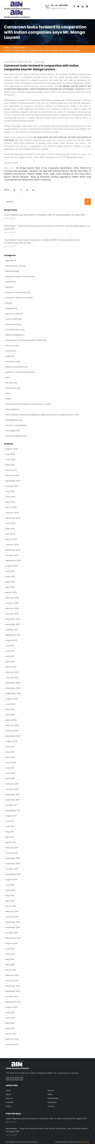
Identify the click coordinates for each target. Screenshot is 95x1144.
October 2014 (12, 996)
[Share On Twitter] (14, 190)
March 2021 (11, 667)
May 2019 (10, 752)
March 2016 (11, 906)
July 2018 (10, 768)
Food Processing (13, 319)
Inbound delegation (15, 335)
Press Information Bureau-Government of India (28, 404)
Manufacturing (13, 361)
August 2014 (11, 1007)
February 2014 (12, 1039)
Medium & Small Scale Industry (20, 372)
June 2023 (10, 576)
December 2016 (13, 858)
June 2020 (10, 704)
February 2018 (12, 784)
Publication (52, 1102)
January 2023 (12, 603)
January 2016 (12, 917)
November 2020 (13, 688)
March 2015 (11, 970)
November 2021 (13, 624)
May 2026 (10, 465)
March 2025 (11, 507)
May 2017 (10, 832)
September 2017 (13, 810)
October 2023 (12, 555)
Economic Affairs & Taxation (19, 297)
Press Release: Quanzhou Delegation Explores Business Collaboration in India (42, 414)
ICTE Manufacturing (15, 329)
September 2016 (13, 874)
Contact (51, 1106)
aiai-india (41, 62)
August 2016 (11, 879)
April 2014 (10, 1028)
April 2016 (10, 901)
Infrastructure (12, 345)
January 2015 (12, 980)
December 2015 (13, 922)
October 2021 (12, 629)
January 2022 (12, 614)
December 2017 (13, 794)
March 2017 (11, 842)
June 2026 (10, 459)
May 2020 (10, 709)
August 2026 (12, 449)
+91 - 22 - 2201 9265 (59, 5)
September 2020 (13, 693)
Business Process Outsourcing (20, 276)
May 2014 (10, 1023)
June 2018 (10, 773)
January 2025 (12, 512)
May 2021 (10, 656)
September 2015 (13, 938)
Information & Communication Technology (26, 340)
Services (9, 1098)
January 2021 (12, 677)
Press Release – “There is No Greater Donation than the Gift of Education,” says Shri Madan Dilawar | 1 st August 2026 (47, 227)
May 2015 (10, 959)
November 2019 (13, 736)
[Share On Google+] (33, 190)
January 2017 (12, 853)
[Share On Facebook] (21, 190)
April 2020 (10, 715)
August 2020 (12, 699)
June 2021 (10, 651)
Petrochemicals (13, 388)
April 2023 (10, 587)
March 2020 (11, 720)
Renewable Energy (14, 420)
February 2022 (12, 608)
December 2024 (13, 518)
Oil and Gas (11, 383)
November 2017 (13, 800)
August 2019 (11, 741)
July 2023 (10, 571)
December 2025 (13, 481)
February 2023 (12, 598)
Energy (9, 303)
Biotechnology (12, 271)
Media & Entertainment (17, 367)
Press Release (9, 62)
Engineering (11, 308)
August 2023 (12, 566)
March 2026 (11, 470)
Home (8, 1090)
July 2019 (10, 746)
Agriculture (11, 260)
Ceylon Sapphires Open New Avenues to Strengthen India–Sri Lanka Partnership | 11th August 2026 (44, 215)
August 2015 (11, 943)
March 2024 (11, 539)
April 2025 (10, 502)
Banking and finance (15, 266)
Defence (9, 287)
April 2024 (10, 534)
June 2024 (11, 523)
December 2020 (13, 683)
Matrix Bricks (84, 1142)
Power (8, 399)
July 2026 (10, 454)
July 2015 (10, 948)
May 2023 (10, 582)
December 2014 (13, 986)
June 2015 (10, 954)
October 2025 (12, 486)
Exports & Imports (14, 313)
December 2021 (13, 619)
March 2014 (11, 1034)
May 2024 (10, 528)
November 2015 (13, 927)
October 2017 (12, 805)
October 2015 (12, 933)
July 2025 (10, 491)
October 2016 (12, 869)
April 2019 (10, 757)
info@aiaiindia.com (58, 8)
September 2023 (13, 560)
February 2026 (12, 475)
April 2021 (10, 661)
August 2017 (11, 816)
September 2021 (13, 635)
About (8, 1094)
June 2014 (10, 1018)
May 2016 (10, 895)
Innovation (11, 351)
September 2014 (13, 1002)
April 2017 (10, 837)
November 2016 (13, 863)
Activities (9, 1102)
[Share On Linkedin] (27, 190)
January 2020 (12, 730)
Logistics (10, 356)
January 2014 (12, 1044)
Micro (8, 377)
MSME (50, 1094)
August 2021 (11, 640)
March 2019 (11, 762)
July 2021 (10, 645)
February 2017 (12, 847)
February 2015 (12, 975)
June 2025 (10, 497)
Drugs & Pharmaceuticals (18, 292)
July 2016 (10, 885)
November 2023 (13, 550)
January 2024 (12, 544)
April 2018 (10, 778)
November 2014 (13, 991)
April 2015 (10, 964)
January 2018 (12, 789)
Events (8, 1106)
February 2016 (12, 911)
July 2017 (10, 821)
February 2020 (12, 725)
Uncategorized (13, 430)
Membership (53, 1098)
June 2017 (10, 826)
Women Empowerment (16, 436)
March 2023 (11, 592)
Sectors (51, 1090)
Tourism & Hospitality (16, 425)
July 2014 (10, 1012)
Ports (8, 393)
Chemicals (11, 282)
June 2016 (10, 890)
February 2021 (12, 672)
